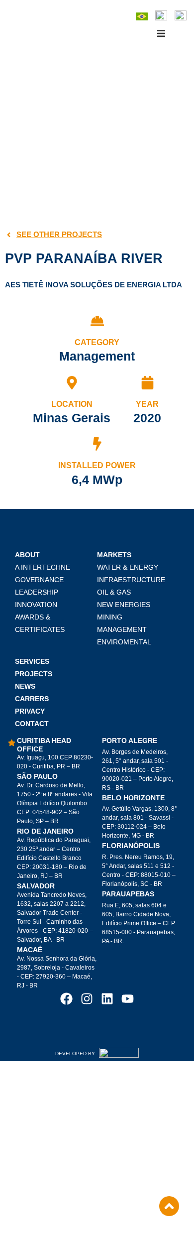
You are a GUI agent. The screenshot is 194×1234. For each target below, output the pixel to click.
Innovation (36, 605)
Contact (32, 724)
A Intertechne (42, 567)
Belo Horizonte (133, 798)
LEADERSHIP (36, 592)
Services (32, 661)
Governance (39, 580)
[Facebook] (66, 998)
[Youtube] (127, 998)
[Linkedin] (107, 998)
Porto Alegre (129, 740)
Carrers (32, 699)
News (25, 686)
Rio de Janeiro (45, 831)
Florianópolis (131, 846)
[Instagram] (87, 998)
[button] (161, 33)
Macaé (29, 950)
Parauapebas (128, 894)
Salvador (36, 886)
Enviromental (124, 642)
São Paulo (37, 776)
